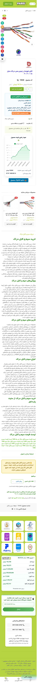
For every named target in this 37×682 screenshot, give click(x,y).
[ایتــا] (2, 26)
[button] (29, 677)
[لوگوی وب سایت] (22, 4)
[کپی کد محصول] (18, 80)
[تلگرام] (2, 39)
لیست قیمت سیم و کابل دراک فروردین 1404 (23, 443)
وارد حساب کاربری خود (17, 498)
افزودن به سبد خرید (17, 89)
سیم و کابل (28, 11)
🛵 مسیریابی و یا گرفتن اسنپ (21, 97)
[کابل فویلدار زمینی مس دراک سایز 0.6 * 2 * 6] (27, 203)
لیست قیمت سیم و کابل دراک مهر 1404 (12, 441)
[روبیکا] (2, 30)
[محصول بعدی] (2, 11)
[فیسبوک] (2, 55)
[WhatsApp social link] (15, 509)
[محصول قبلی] (7, 11)
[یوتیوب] (2, 51)
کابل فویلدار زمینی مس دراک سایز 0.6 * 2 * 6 (28, 214)
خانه (34, 11)
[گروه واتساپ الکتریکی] (2, 35)
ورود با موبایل (8, 4)
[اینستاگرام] (2, 47)
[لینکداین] (2, 43)
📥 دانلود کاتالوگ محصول (18, 180)
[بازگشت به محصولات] (5, 11)
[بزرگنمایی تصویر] (32, 44)
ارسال (18, 609)
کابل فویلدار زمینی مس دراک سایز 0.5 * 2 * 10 (12, 214)
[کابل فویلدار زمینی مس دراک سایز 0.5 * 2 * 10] (11, 203)
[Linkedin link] (17, 509)
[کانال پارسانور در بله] (2, 22)
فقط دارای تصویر (29, 481)
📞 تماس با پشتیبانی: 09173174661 (21, 113)
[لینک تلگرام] (12, 509)
